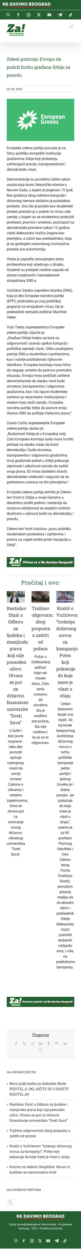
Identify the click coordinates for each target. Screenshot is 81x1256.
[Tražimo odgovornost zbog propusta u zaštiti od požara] (41, 596)
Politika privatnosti (51, 1228)
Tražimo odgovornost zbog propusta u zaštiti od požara (45, 628)
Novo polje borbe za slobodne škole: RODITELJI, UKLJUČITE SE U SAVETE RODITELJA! (39, 1089)
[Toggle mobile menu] (72, 26)
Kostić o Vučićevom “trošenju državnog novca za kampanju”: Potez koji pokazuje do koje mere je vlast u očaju (40, 1151)
